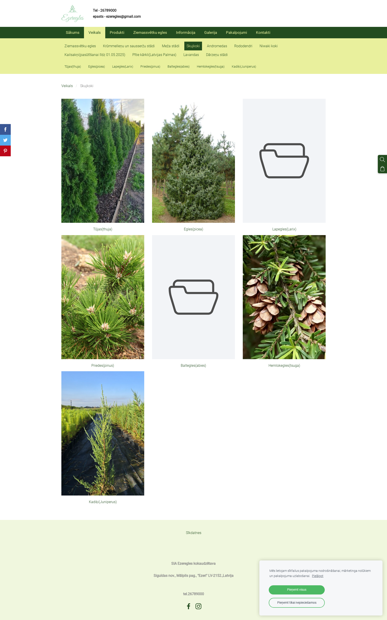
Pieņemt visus (296, 590)
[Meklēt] (382, 159)
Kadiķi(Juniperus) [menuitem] (244, 66)
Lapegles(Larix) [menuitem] (122, 66)
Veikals (67, 86)
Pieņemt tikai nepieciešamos (296, 603)
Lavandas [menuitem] (191, 55)
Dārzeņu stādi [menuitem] (217, 55)
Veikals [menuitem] (94, 32)
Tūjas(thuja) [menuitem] (72, 66)
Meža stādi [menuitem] (170, 46)
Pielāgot (317, 576)
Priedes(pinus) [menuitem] (150, 66)
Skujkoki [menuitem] (193, 46)
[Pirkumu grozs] (382, 168)
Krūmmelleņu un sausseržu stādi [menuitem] (129, 46)
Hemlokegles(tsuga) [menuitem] (211, 66)
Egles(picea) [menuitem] (96, 66)
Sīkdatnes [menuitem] (193, 533)
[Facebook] (188, 606)
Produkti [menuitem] (117, 32)
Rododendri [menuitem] (243, 46)
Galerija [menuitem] (210, 32)
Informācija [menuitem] (185, 32)
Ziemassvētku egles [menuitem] (150, 32)
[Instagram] (198, 606)
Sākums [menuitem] (73, 32)
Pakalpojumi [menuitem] (236, 32)
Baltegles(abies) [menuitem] (179, 66)
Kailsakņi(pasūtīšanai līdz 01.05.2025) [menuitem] (94, 55)
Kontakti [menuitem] (263, 32)
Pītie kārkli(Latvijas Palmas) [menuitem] (154, 55)
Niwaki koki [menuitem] (269, 46)
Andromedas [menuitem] (217, 46)
